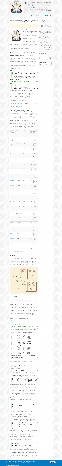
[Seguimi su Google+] (42, 53)
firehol (11, 164)
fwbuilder (12, 174)
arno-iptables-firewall (12, 139)
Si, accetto (53, 462)
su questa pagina (19, 391)
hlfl (11, 190)
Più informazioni (47, 47)
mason (11, 212)
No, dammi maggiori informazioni (12, 465)
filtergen (12, 153)
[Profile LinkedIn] (44, 53)
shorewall (12, 222)
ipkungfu (12, 196)
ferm (11, 143)
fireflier (11, 159)
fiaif (11, 148)
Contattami (48, 15)
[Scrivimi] (45, 53)
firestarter (12, 169)
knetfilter (12, 206)
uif (10, 227)
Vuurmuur (12, 238)
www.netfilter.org (19, 106)
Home (31, 15)
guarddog (12, 180)
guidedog (12, 185)
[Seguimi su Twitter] (41, 53)
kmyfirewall (12, 201)
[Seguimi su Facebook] (40, 53)
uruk (11, 233)
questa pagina (28, 414)
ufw (11, 243)
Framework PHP (39, 15)
